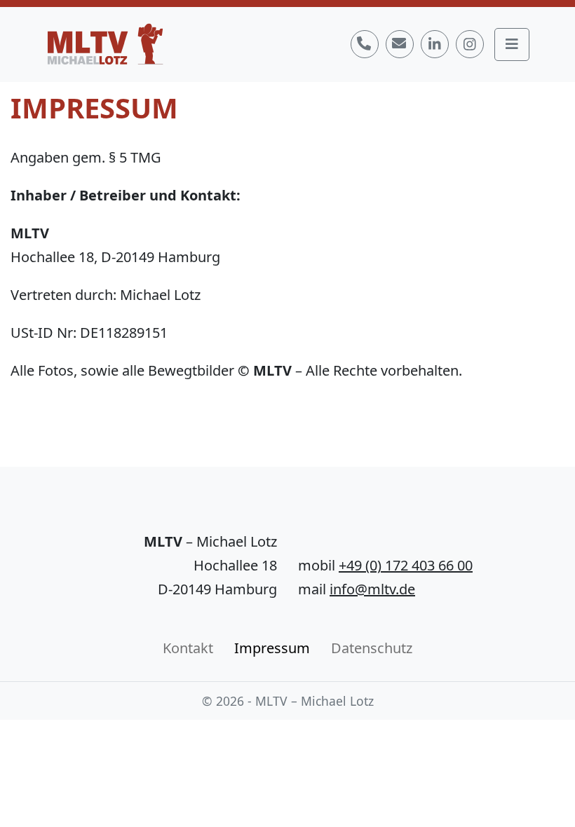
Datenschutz (371, 647)
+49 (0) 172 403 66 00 (406, 565)
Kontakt (188, 647)
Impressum (272, 647)
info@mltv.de (372, 589)
